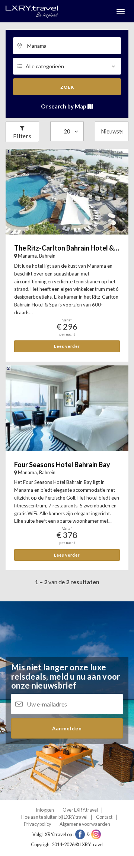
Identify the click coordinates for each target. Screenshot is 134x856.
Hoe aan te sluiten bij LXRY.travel (54, 817)
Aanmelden (67, 728)
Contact (104, 817)
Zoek (67, 87)
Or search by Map (64, 106)
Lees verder (67, 346)
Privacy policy (37, 824)
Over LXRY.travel (80, 810)
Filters (22, 136)
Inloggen (45, 810)
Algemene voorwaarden (85, 824)
